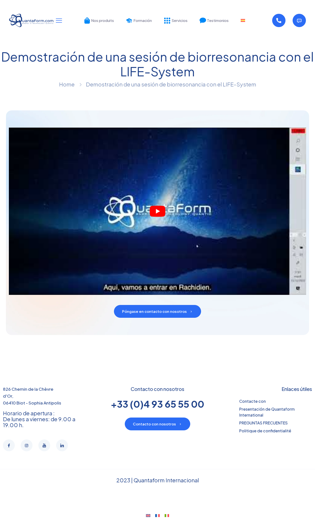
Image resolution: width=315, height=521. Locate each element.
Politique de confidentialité (265, 430)
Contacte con (252, 401)
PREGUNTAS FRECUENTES (263, 422)
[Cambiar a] (243, 20)
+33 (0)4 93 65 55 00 (157, 404)
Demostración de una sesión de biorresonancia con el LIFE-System (171, 84)
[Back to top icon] (291, 511)
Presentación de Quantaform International (267, 412)
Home (67, 84)
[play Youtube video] (157, 211)
